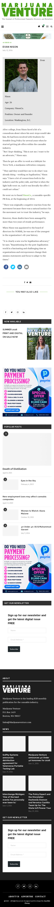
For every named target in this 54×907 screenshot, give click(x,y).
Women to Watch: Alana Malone (33, 512)
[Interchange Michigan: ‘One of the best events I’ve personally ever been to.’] (14, 783)
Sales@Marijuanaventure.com (17, 722)
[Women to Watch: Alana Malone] (10, 515)
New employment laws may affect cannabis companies (24, 498)
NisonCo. (27, 195)
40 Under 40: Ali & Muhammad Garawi (36, 528)
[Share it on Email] (26, 268)
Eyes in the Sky (28, 481)
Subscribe (14, 649)
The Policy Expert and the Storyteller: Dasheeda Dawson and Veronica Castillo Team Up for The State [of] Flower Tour (39, 801)
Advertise (27, 896)
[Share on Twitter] (12, 268)
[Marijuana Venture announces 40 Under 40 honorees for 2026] (39, 743)
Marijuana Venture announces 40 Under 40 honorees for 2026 (39, 758)
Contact (40, 896)
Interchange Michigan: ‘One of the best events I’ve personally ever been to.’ (14, 798)
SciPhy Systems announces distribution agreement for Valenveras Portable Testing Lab (13, 762)
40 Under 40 (7, 42)
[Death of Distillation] (27, 449)
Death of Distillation (14, 469)
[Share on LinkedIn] (19, 268)
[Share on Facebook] (6, 268)
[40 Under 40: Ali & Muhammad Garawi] (10, 530)
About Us (13, 896)
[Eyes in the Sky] (10, 484)
